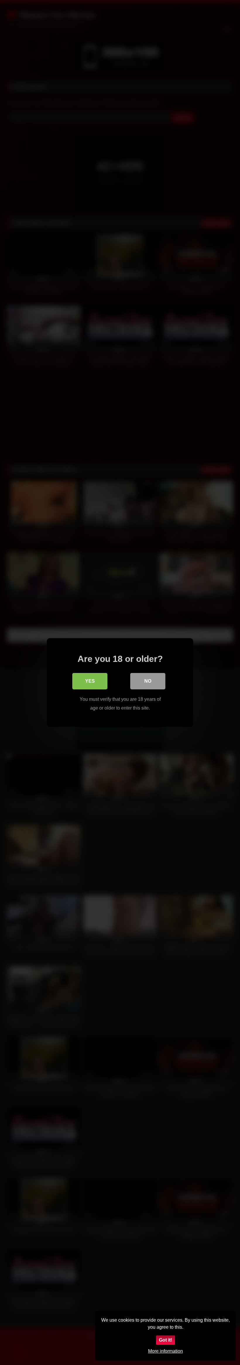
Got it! (165, 1339)
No (147, 681)
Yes (90, 681)
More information (165, 1351)
